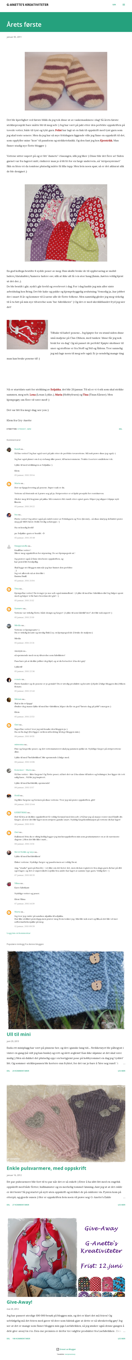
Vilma (17, 883)
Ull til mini (19, 1034)
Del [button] (120, 429)
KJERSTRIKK (20, 812)
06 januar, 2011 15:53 (24, 824)
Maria (17, 483)
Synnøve (18, 608)
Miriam (18, 699)
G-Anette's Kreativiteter (27, 4)
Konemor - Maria (23, 770)
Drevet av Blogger (67, 1349)
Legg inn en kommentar (19, 933)
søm (29, 429)
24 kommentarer (20, 1071)
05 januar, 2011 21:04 (24, 580)
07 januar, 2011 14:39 (24, 903)
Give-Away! (19, 1302)
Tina (16, 588)
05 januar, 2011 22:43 (24, 691)
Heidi (17, 795)
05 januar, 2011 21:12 (24, 600)
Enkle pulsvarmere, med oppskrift (46, 1168)
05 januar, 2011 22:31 (24, 642)
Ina (16, 514)
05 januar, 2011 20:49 (24, 537)
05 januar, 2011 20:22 (24, 506)
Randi (17, 449)
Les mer (121, 1071)
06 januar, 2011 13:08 (24, 762)
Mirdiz (17, 625)
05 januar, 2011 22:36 (24, 671)
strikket (22, 429)
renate (17, 679)
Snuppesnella (20, 546)
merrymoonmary (70, 1354)
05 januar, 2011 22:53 (24, 716)
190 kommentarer (21, 1338)
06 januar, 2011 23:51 (24, 844)
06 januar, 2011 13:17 (24, 787)
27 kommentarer (20, 1205)
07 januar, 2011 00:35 (24, 875)
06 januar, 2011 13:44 (24, 804)
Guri (16, 724)
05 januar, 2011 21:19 (24, 617)
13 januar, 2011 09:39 (24, 926)
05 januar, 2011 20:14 (24, 475)
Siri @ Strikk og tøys (24, 852)
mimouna (19, 744)
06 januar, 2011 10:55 (24, 736)
